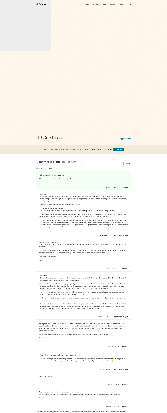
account (123, 4)
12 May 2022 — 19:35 (112, 385)
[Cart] (130, 4)
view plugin (118, 149)
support (113, 4)
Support (38, 168)
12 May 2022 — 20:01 (112, 406)
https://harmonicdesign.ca (114, 359)
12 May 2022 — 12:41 (112, 346)
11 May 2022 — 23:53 (112, 269)
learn (104, 4)
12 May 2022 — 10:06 (103, 317)
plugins (96, 4)
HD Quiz (44, 168)
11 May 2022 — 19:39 (103, 235)
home (87, 4)
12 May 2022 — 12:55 (103, 369)
